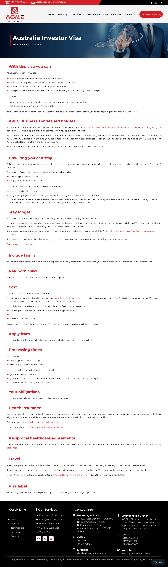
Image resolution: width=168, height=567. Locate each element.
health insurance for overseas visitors (45, 427)
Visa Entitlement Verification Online (72, 475)
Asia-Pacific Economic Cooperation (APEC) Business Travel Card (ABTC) (120, 127)
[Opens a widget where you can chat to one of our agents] (158, 562)
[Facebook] (152, 2)
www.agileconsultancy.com (136, 553)
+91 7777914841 (129, 541)
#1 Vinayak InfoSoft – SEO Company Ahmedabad (88, 559)
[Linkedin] (161, 2)
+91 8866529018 (130, 538)
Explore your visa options (20, 244)
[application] (68, 14)
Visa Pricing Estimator (64, 298)
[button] (151, 14)
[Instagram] (156, 2)
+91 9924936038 (130, 544)
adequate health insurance (44, 422)
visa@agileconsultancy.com (91, 553)
